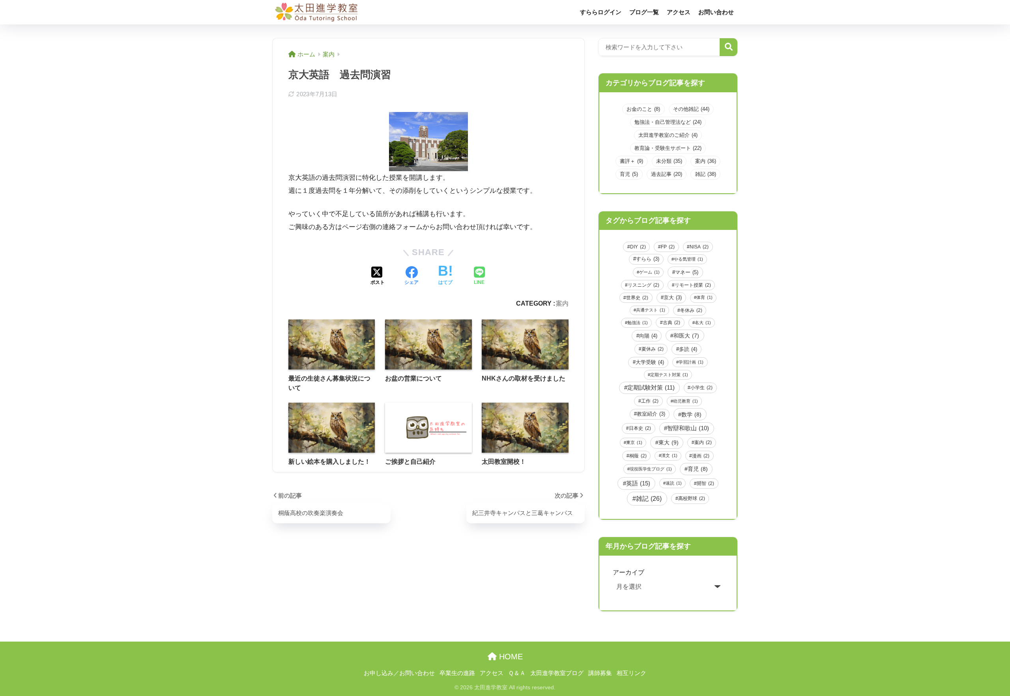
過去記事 (666, 174)
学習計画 (691, 362)
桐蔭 (638, 456)
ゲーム (649, 272)
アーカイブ (628, 572)
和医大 (686, 335)
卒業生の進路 (457, 673)
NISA (699, 247)
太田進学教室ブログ (557, 673)
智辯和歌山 (688, 428)
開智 (705, 483)
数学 (691, 414)
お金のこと (643, 109)
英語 (638, 483)
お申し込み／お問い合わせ (399, 673)
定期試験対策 (651, 387)
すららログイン (600, 12)
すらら (647, 259)
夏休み (653, 349)
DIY (638, 247)
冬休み (691, 310)
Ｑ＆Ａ (517, 673)
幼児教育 (685, 401)
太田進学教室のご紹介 (668, 135)
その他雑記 (691, 109)
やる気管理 (688, 259)
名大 (703, 322)
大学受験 (650, 362)
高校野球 (691, 498)
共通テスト (650, 310)
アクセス (678, 12)
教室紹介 (651, 414)
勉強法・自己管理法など (667, 122)
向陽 (648, 336)
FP (668, 247)
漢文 (669, 455)
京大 (673, 297)
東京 (634, 442)
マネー (686, 272)
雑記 (705, 174)
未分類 (669, 161)
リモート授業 (693, 285)
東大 (668, 442)
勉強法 (637, 322)
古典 (671, 322)
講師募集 (600, 673)
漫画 (700, 456)
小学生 (701, 387)
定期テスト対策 (669, 374)
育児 (629, 174)
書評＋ (631, 161)
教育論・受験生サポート (667, 148)
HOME (510, 656)
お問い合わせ (716, 12)
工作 (649, 401)
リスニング (643, 285)
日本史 (640, 428)
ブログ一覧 (644, 12)
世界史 (637, 297)
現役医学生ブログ (651, 468)
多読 (688, 349)
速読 (674, 483)
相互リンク (631, 673)
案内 (562, 303)
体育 (704, 297)
